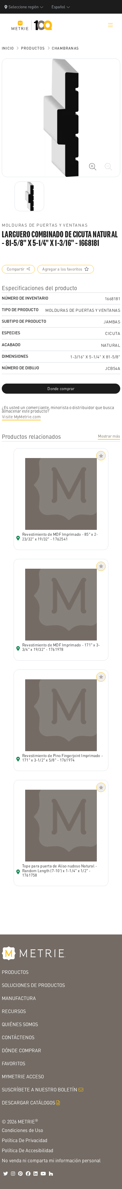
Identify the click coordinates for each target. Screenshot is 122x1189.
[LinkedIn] (35, 1173)
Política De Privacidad (24, 1140)
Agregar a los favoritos (62, 269)
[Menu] (110, 25)
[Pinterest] (20, 1173)
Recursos (14, 1011)
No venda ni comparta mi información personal (51, 1160)
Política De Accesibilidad (27, 1150)
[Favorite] (101, 455)
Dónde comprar (21, 1050)
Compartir (15, 269)
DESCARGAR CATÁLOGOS (28, 1102)
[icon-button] (93, 167)
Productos (33, 48)
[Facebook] (28, 1173)
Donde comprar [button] (60, 388)
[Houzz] (51, 1173)
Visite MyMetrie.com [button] (21, 416)
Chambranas (65, 48)
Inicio (8, 48)
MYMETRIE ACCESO (23, 1076)
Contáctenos (18, 1037)
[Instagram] (13, 1173)
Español (58, 6)
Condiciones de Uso (22, 1130)
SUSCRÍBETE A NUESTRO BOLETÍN (39, 1089)
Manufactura (19, 998)
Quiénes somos (20, 1024)
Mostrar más (109, 436)
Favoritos (13, 1063)
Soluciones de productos (33, 985)
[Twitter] (5, 1173)
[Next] (29, 196)
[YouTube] (43, 1173)
